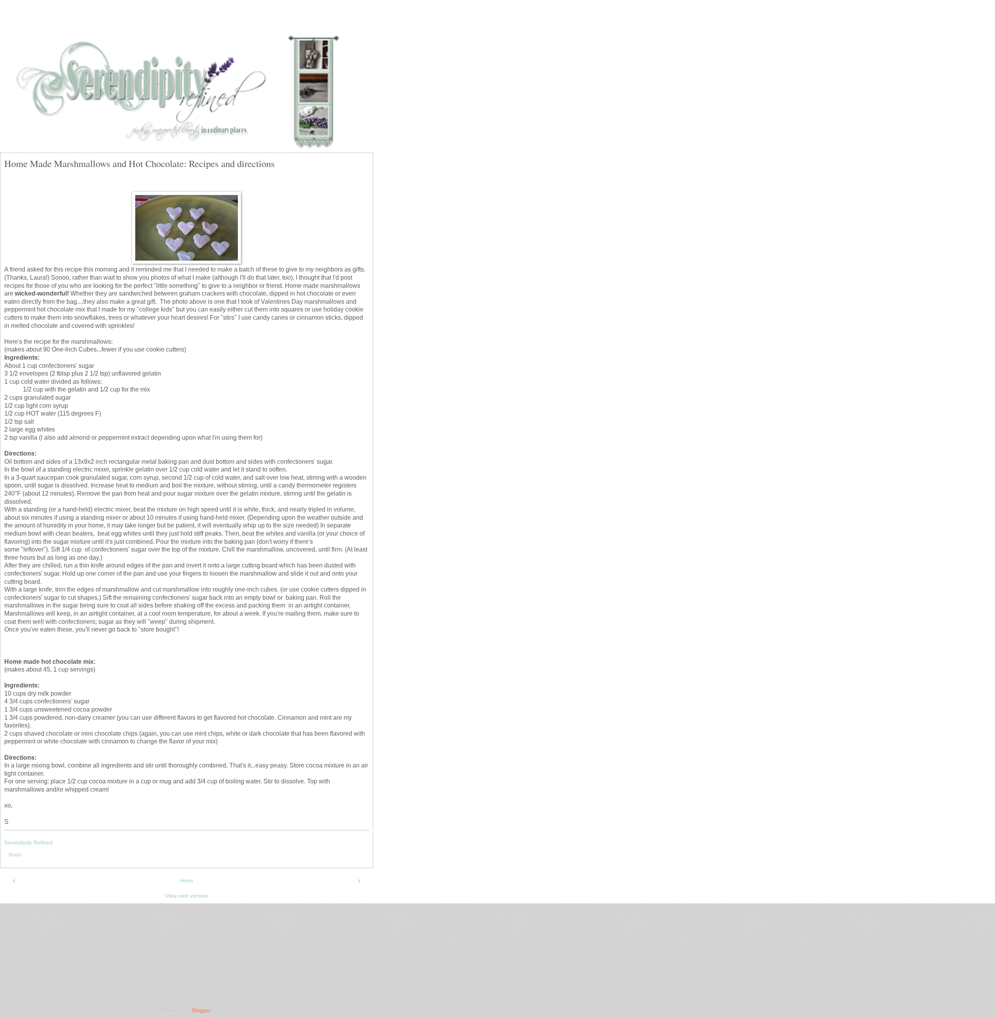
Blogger (201, 1010)
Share (14, 855)
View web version (186, 896)
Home (186, 881)
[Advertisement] (186, 21)
